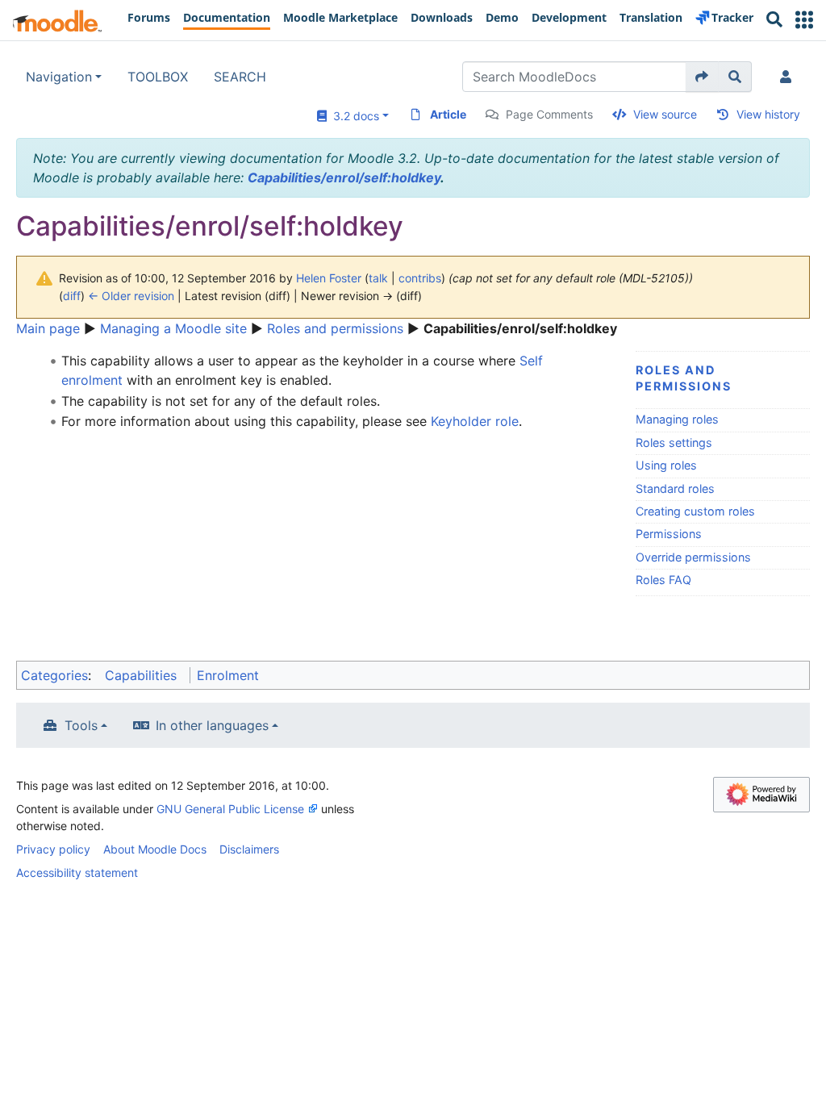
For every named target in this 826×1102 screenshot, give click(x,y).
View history (768, 114)
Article (448, 114)
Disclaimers (249, 849)
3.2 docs (353, 116)
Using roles (666, 465)
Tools (81, 725)
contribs (419, 278)
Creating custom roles (695, 511)
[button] (804, 19)
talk (378, 278)
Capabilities (141, 675)
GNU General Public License (230, 809)
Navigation (59, 77)
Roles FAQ (663, 579)
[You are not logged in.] (789, 77)
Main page (48, 328)
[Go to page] (702, 76)
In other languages (212, 725)
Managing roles (677, 419)
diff (72, 296)
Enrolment (228, 675)
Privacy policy (53, 849)
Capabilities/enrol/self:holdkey (344, 177)
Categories (54, 675)
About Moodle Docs (154, 849)
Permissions (669, 534)
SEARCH (240, 77)
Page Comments (549, 114)
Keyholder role (475, 421)
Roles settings (674, 442)
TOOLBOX (157, 77)
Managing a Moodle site (173, 328)
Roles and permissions (335, 328)
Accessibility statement (77, 872)
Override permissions (693, 557)
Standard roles (675, 488)
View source (665, 114)
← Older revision (131, 296)
